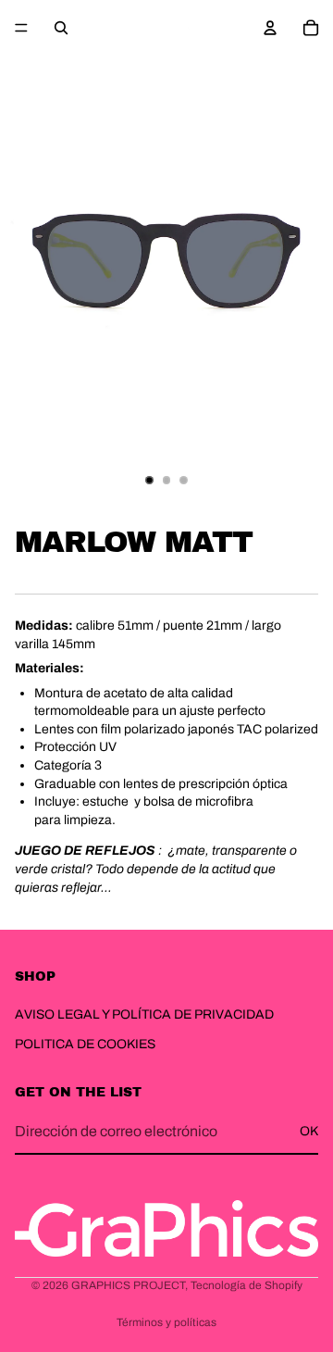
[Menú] (21, 27)
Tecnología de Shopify (246, 1285)
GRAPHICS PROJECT (128, 1285)
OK (309, 1131)
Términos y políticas (166, 1322)
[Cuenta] (270, 27)
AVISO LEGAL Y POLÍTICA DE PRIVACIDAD (144, 1014)
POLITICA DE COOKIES (85, 1043)
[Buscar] (61, 27)
